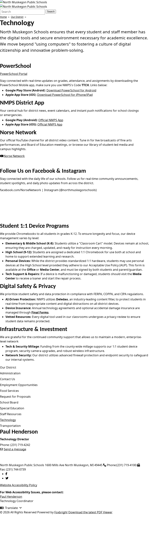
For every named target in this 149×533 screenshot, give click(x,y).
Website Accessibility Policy (18, 485)
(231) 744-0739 (16, 469)
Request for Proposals (15, 397)
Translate (11, 508)
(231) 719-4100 (126, 465)
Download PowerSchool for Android (71, 90)
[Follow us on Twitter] (6, 478)
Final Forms (40, 312)
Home (3, 17)
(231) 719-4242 (20, 445)
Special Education (12, 408)
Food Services (9, 391)
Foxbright (61, 512)
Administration (10, 373)
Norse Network (14, 156)
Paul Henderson (11, 497)
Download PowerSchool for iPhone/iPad (65, 95)
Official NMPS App (50, 120)
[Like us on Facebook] (6, 474)
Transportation (10, 426)
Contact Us (7, 379)
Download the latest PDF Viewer (90, 512)
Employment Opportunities (19, 385)
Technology (8, 420)
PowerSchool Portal (13, 74)
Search (51, 11)
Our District (17, 17)
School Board (9, 402)
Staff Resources (10, 414)
